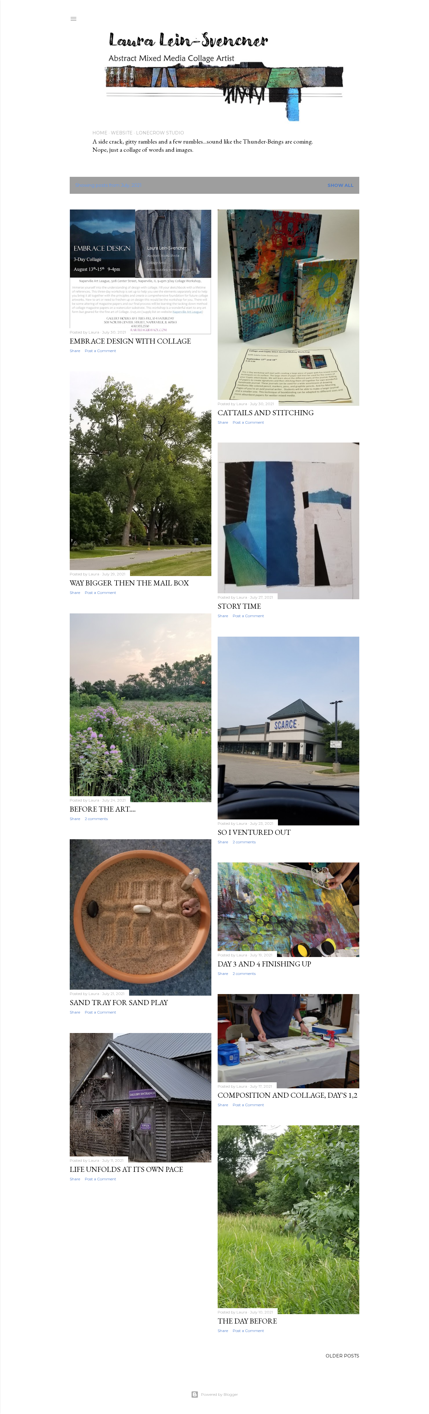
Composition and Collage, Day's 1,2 (287, 1095)
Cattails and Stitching (266, 412)
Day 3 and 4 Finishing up (264, 964)
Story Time (239, 606)
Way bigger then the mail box (129, 583)
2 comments (96, 818)
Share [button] (75, 350)
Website (122, 133)
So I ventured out (254, 832)
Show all (341, 185)
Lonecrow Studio (160, 133)
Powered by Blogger (219, 1394)
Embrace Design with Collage (130, 341)
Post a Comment (100, 350)
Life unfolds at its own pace (126, 1169)
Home (99, 133)
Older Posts (342, 1356)
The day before (247, 1321)
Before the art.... (103, 809)
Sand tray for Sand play (119, 1002)
